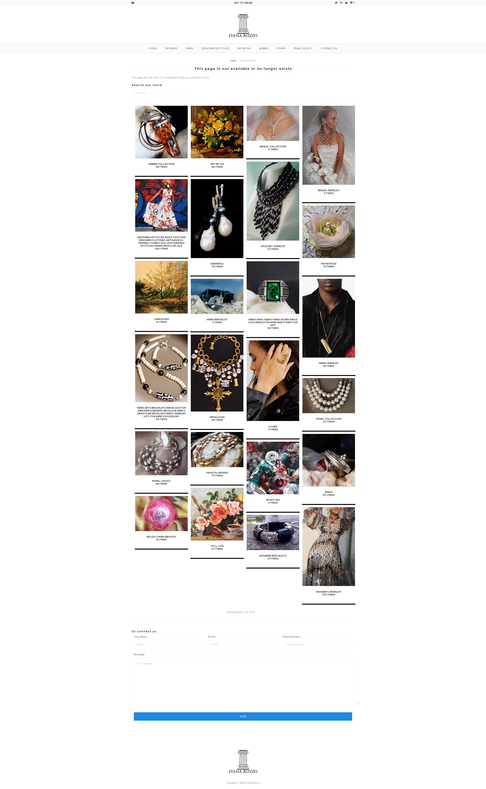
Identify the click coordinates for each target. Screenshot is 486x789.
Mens (189, 48)
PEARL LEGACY (303, 48)
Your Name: (141, 636)
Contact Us (329, 48)
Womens (171, 48)
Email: (212, 636)
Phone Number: (291, 636)
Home (153, 48)
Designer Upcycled (215, 48)
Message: (139, 654)
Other (281, 48)
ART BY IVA (244, 48)
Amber (263, 48)
